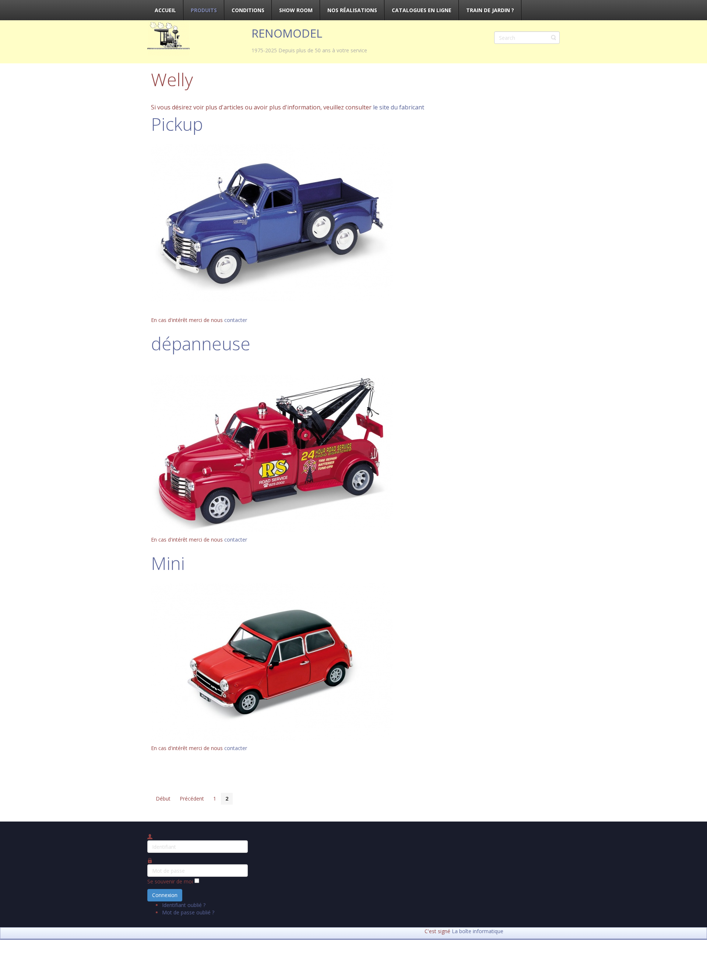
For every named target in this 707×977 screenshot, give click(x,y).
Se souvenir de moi (170, 881)
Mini (168, 563)
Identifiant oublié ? (183, 904)
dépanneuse (200, 344)
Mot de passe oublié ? (188, 912)
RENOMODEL (287, 33)
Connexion (164, 895)
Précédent (192, 798)
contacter (235, 319)
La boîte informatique (477, 931)
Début (163, 798)
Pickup (177, 124)
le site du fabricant (398, 107)
